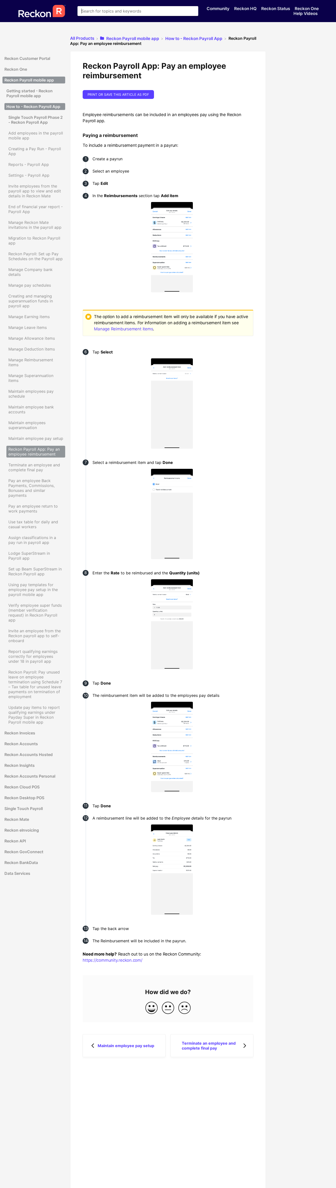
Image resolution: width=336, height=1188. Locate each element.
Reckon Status (276, 8)
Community (218, 8)
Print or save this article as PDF (118, 94)
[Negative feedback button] (184, 1008)
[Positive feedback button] (151, 1008)
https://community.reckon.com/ (112, 960)
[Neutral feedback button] (168, 1008)
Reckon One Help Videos (306, 11)
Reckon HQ (246, 8)
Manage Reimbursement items (123, 328)
